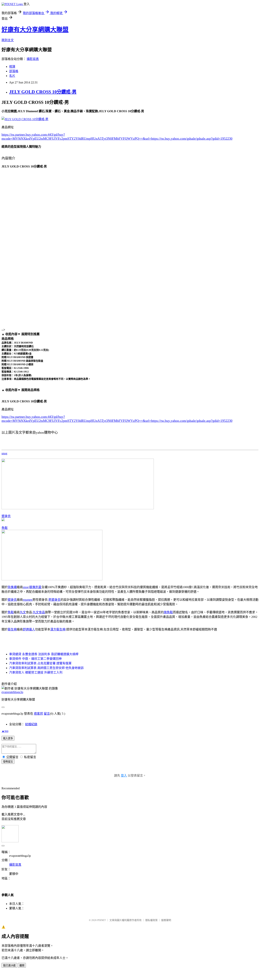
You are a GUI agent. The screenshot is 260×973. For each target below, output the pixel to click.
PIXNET (101, 920)
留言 (47, 713)
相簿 (12, 66)
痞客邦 (38, 713)
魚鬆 (5, 527)
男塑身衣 (54, 599)
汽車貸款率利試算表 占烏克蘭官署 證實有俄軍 (40, 663)
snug (4, 453)
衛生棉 (12, 629)
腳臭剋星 (35, 587)
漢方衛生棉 (57, 629)
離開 (21, 965)
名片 (12, 75)
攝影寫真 (33, 59)
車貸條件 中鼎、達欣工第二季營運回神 (35, 658)
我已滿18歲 (9, 965)
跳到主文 (8, 40)
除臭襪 (12, 587)
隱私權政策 (151, 920)
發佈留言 (8, 761)
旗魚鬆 (168, 612)
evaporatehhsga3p (12, 692)
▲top (5, 731)
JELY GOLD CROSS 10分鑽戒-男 (43, 91)
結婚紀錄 (31, 724)
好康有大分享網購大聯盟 (35, 29)
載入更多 (8, 738)
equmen (27, 599)
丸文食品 (39, 612)
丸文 (23, 612)
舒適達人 (29, 629)
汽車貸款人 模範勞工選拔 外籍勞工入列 (35, 672)
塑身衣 (6, 516)
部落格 (13, 71)
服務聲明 (166, 920)
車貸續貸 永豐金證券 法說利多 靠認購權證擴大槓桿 (43, 654)
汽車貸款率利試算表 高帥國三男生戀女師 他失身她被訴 (46, 667)
